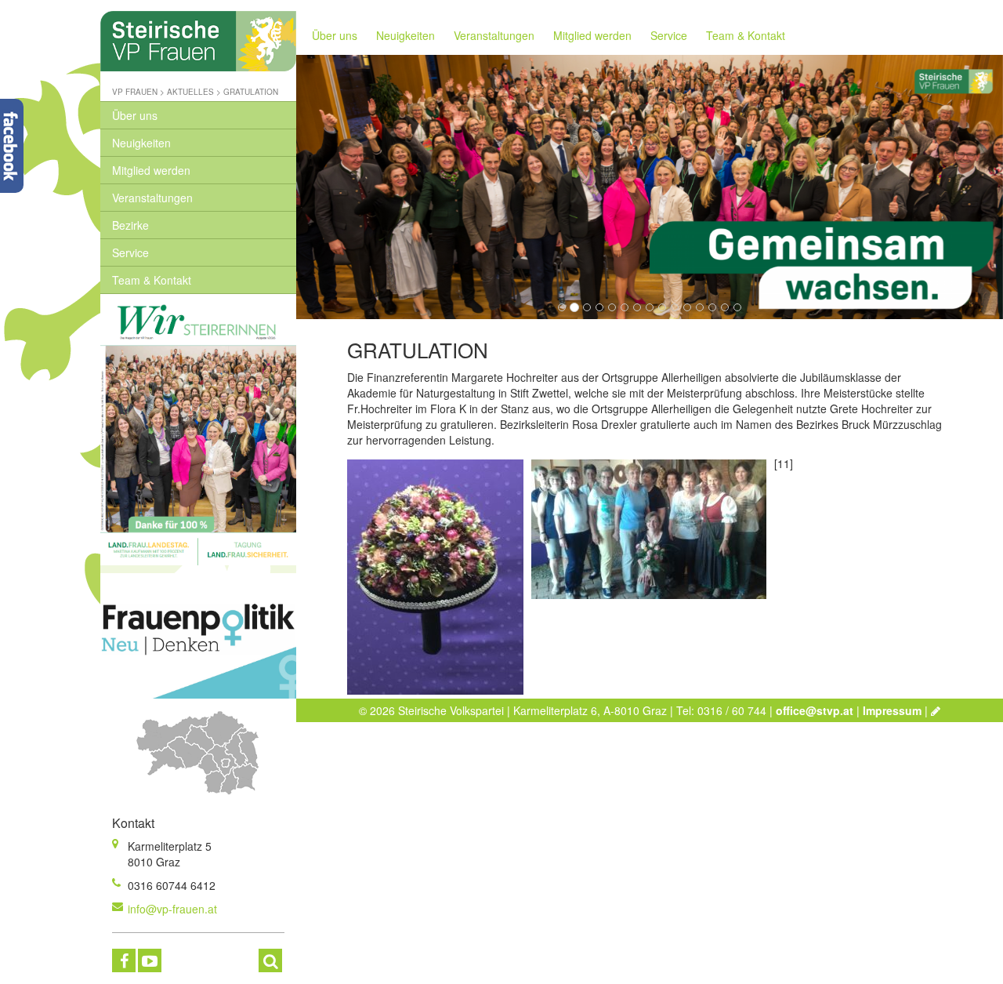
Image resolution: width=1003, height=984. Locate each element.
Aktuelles (190, 91)
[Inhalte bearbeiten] (935, 710)
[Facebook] (124, 960)
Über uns (135, 115)
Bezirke (130, 225)
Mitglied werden (151, 170)
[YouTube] (149, 960)
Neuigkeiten (141, 143)
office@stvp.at (814, 710)
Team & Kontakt (151, 280)
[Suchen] (270, 960)
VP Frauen (135, 91)
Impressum (892, 710)
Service (130, 252)
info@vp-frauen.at (172, 909)
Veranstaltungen (152, 197)
